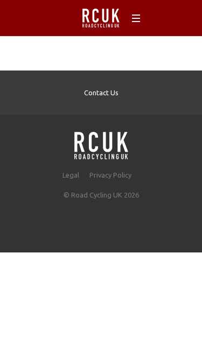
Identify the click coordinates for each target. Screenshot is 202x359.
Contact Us (101, 92)
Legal (70, 175)
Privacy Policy (110, 175)
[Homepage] (101, 142)
